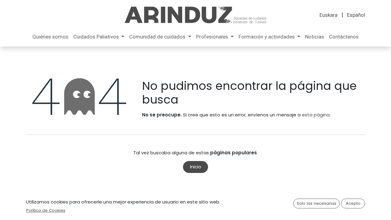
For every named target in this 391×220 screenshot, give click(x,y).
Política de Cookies (45, 210)
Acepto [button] (353, 203)
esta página (316, 115)
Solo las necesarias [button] (316, 203)
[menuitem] (329, 15)
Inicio (195, 166)
